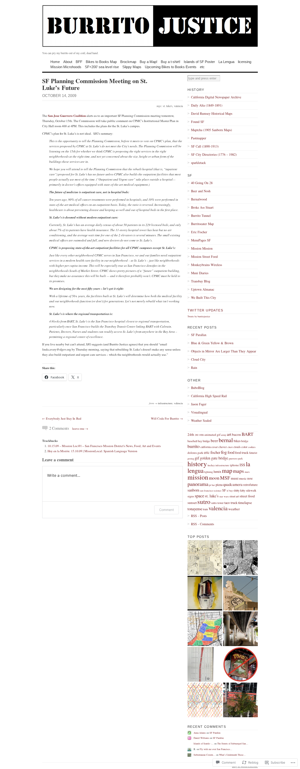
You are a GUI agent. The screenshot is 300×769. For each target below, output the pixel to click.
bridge (244, 441)
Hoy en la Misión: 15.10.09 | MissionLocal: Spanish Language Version (92, 451)
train (205, 509)
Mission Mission (202, 248)
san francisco (206, 490)
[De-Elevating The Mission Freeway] (205, 664)
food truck (241, 452)
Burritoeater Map (202, 224)
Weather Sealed (201, 420)
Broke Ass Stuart (202, 207)
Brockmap (128, 61)
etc (202, 67)
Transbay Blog (200, 281)
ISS (242, 464)
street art (234, 496)
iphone (234, 465)
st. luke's (167, 106)
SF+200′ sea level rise (102, 67)
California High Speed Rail (209, 396)
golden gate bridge (214, 458)
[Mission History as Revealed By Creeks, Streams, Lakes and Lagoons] (205, 557)
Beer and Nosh (200, 191)
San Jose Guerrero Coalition (67, 115)
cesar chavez (219, 447)
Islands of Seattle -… (204, 743)
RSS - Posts (199, 516)
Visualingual (199, 412)
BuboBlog (197, 387)
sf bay (230, 490)
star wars (224, 496)
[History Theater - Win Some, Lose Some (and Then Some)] (240, 593)
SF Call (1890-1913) (205, 146)
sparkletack (198, 162)
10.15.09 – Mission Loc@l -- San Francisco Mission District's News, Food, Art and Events (104, 446)
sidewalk (251, 490)
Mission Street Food (204, 256)
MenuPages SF (201, 240)
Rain (194, 367)
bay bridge (204, 441)
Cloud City (198, 359)
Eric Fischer (199, 232)
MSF (225, 477)
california (205, 447)
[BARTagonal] (205, 700)
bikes (237, 441)
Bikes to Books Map (101, 61)
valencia (178, 106)
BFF (79, 61)
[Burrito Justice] (150, 26)
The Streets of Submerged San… (232, 743)
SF (224, 490)
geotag (191, 458)
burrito (194, 446)
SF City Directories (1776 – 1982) (214, 154)
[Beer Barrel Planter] (240, 700)
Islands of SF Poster (199, 61)
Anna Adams (200, 732)
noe (250, 478)
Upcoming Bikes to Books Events (170, 67)
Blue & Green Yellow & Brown (212, 343)
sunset (192, 502)
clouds (237, 447)
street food (247, 496)
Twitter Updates (205, 310)
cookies (251, 447)
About (67, 61)
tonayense (195, 508)
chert (230, 447)
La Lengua (226, 61)
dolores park (195, 453)
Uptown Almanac (202, 289)
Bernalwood (199, 199)
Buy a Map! (148, 61)
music (243, 478)
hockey (211, 465)
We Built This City (203, 297)
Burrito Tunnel (201, 215)
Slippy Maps (131, 67)
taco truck (230, 502)
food (231, 452)
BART (247, 434)
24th (191, 434)
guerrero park (236, 458)
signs (191, 496)
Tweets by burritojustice (199, 316)
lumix (217, 471)
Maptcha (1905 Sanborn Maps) (211, 130)
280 (196, 434)
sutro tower (217, 503)
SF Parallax (198, 335)
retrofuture (250, 484)
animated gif (212, 435)
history (197, 463)
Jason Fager (198, 404)
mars (247, 471)
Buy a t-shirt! (170, 61)
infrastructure (165, 403)
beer (214, 440)
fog (224, 452)
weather (234, 509)
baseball (192, 441)
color (244, 447)
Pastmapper (198, 138)
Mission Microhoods (65, 67)
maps (238, 470)
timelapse (245, 502)
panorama (198, 483)
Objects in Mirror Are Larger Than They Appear (223, 351)
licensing (244, 61)
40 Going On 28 (202, 183)
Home (55, 61)
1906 (201, 434)
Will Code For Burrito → (167, 418)
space (199, 496)
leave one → (80, 428)
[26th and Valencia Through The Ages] (240, 664)
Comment (166, 510)
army (223, 434)
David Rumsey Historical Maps (211, 113)
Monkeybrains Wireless (206, 264)
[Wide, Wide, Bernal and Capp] (240, 557)
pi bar (212, 485)
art (229, 434)
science (217, 490)
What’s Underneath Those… (232, 754)
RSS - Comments (202, 524)
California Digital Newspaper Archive (216, 97)
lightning (208, 471)
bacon (236, 434)
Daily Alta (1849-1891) (206, 105)
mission (198, 477)
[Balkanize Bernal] (205, 628)
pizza (219, 484)
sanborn (193, 490)
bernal (226, 440)
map (227, 470)
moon (214, 478)
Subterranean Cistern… (204, 754)
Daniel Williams (201, 737)
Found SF (197, 121)
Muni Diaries (199, 273)
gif (197, 458)
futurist (253, 453)
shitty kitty (239, 490)
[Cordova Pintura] (205, 593)
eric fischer (212, 452)
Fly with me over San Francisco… (216, 749)
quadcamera (233, 484)
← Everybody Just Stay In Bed (61, 418)
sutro (203, 501)
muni (234, 478)
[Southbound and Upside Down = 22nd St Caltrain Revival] (240, 628)
